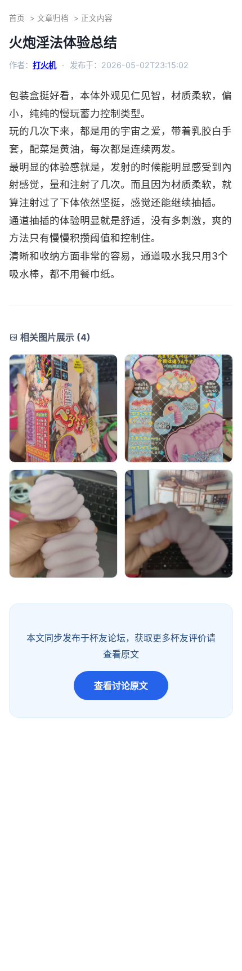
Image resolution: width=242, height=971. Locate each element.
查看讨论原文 (121, 685)
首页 (17, 18)
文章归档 (53, 18)
